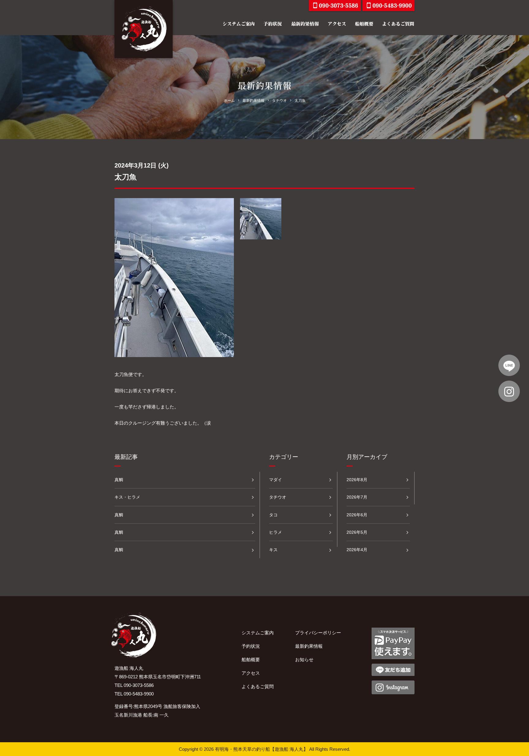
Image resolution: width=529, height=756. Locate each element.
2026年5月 (357, 532)
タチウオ (277, 497)
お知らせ (304, 659)
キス (273, 549)
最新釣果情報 (309, 646)
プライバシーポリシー (318, 632)
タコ (273, 514)
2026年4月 (357, 549)
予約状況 (251, 646)
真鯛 (118, 479)
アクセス (251, 673)
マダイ (275, 479)
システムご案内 (258, 632)
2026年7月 (357, 497)
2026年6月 (357, 514)
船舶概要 (251, 659)
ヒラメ (275, 532)
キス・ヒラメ (127, 497)
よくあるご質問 (258, 686)
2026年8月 (357, 479)
